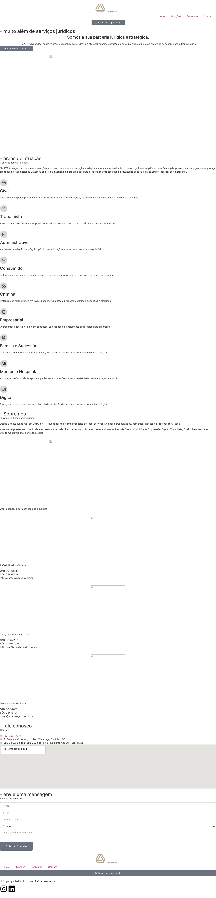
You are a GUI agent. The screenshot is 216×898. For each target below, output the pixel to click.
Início (162, 16)
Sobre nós (192, 16)
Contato (208, 16)
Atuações (176, 16)
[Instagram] (3, 888)
